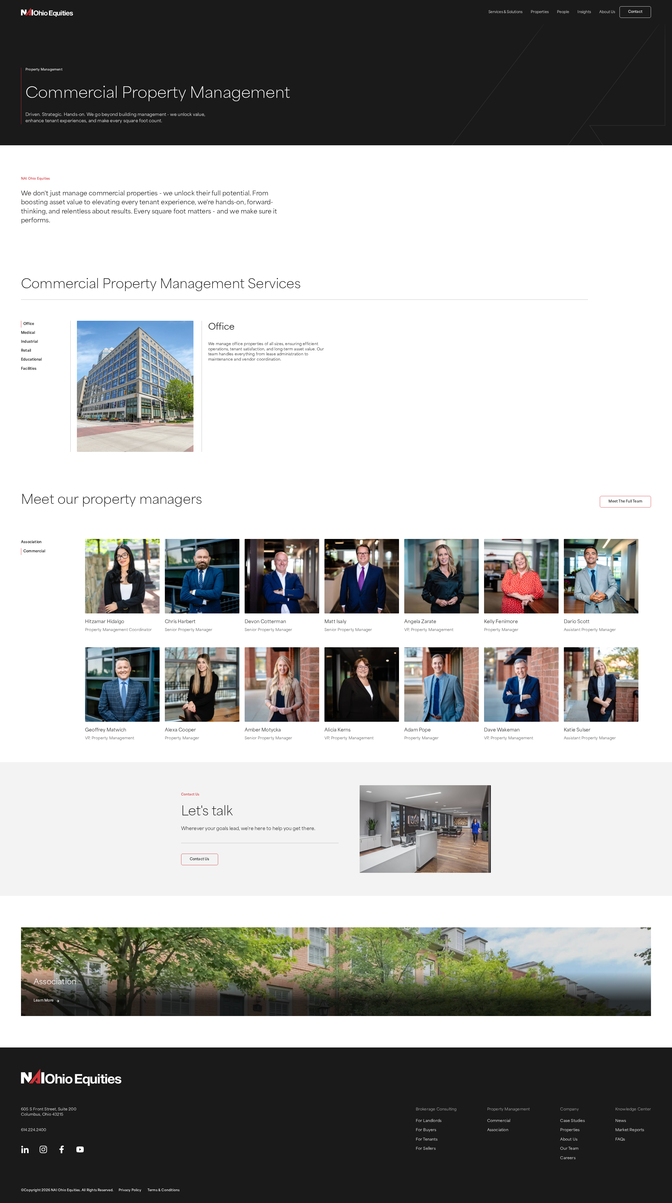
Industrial (29, 342)
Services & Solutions (505, 12)
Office (28, 324)
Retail (26, 350)
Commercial (34, 551)
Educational (31, 359)
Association (31, 542)
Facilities (28, 369)
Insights (584, 12)
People (563, 12)
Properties (540, 12)
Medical (28, 333)
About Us (607, 12)
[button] (185, 960)
